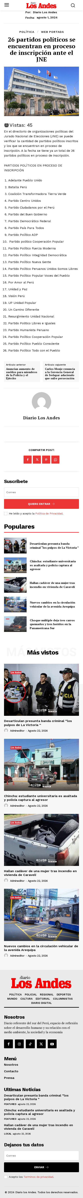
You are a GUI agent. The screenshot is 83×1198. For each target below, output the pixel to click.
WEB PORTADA (52, 31)
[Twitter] (37, 460)
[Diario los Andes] (41, 401)
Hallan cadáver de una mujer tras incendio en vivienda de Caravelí (52, 585)
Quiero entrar (39, 503)
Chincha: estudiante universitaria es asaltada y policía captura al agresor (53, 565)
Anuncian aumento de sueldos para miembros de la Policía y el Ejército (21, 374)
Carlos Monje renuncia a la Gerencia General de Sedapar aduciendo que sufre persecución (60, 374)
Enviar (39, 1167)
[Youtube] (52, 1043)
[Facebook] (28, 460)
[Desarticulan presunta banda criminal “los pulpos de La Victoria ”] (15, 545)
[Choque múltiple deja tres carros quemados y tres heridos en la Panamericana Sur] (15, 624)
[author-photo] (6, 730)
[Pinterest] (46, 460)
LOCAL (7, 1133)
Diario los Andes (45, 12)
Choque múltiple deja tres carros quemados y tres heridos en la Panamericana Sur (52, 624)
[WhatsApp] (55, 460)
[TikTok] (30, 1043)
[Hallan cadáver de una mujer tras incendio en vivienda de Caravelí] (15, 585)
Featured (10, 1104)
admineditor (17, 730)
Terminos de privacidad (38, 1176)
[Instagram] (19, 1043)
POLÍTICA (26, 31)
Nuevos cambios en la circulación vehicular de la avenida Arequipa (52, 604)
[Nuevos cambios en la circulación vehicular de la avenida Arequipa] (15, 604)
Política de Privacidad (48, 513)
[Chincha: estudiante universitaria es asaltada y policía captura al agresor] (15, 565)
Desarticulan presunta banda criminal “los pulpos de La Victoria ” (54, 545)
